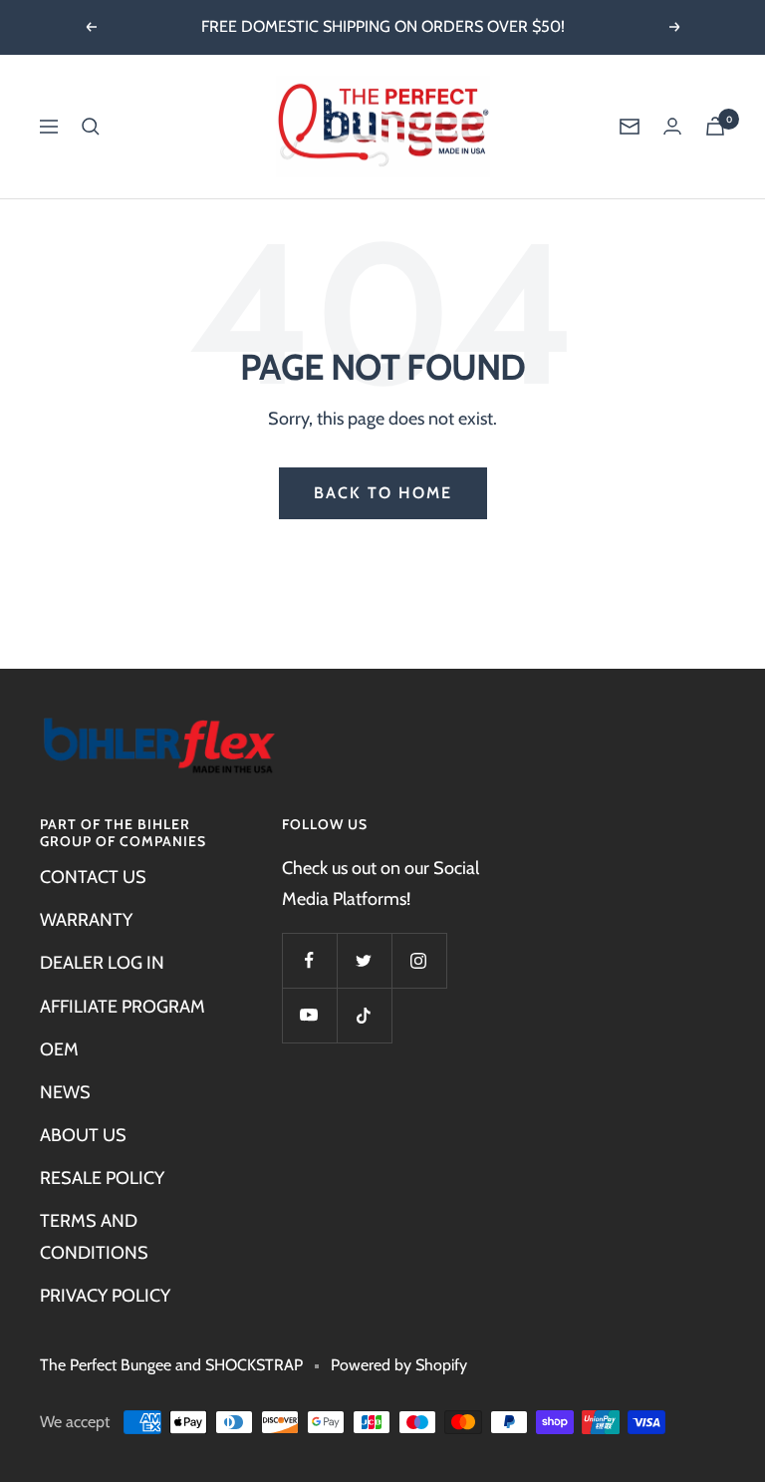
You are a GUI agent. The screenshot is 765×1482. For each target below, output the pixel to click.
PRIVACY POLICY (105, 1296)
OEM (59, 1049)
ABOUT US (83, 1135)
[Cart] (715, 126)
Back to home (383, 492)
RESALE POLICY (102, 1178)
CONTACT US (93, 877)
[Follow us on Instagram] (418, 960)
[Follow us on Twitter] (364, 960)
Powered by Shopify (399, 1364)
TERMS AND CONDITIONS (94, 1236)
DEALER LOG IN (102, 963)
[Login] (672, 126)
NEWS (65, 1092)
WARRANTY (86, 920)
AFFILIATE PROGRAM (122, 1007)
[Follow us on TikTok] (364, 1015)
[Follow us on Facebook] (309, 960)
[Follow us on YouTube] (309, 1015)
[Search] (91, 127)
